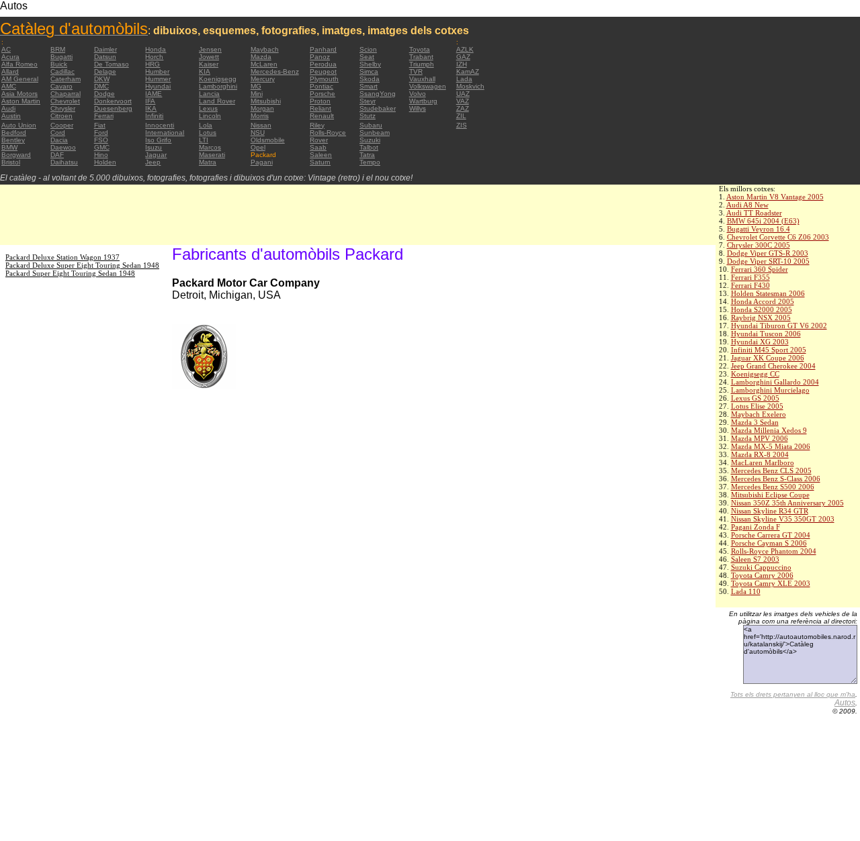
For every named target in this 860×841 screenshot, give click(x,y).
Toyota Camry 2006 (762, 575)
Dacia (59, 140)
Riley (317, 125)
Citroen (61, 115)
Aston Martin (20, 101)
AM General (19, 79)
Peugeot (323, 71)
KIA (204, 71)
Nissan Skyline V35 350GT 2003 (782, 519)
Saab (318, 147)
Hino (101, 154)
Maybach (265, 49)
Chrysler (62, 108)
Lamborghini (218, 86)
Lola (205, 125)
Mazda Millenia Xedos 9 (769, 430)
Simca (368, 71)
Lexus (208, 108)
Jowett (209, 56)
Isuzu (153, 147)
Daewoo (63, 147)
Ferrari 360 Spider (759, 269)
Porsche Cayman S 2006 (769, 543)
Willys (417, 108)
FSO (101, 140)
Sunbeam (374, 132)
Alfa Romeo (19, 64)
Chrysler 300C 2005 (758, 245)
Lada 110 (746, 591)
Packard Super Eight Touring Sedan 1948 (70, 273)
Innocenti (159, 125)
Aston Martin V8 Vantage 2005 (775, 197)
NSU (258, 132)
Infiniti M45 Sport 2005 (768, 350)
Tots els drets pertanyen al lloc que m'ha (792, 694)
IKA (151, 108)
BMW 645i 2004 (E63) (763, 221)
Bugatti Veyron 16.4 (758, 229)
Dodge (104, 93)
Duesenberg (113, 108)
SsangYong (377, 93)
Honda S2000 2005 (761, 309)
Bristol (10, 162)
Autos (844, 702)
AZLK (465, 49)
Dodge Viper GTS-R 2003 (767, 253)
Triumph (421, 64)
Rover (319, 140)
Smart (368, 86)
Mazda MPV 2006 (759, 438)
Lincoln (210, 115)
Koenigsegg (217, 79)
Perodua (323, 64)
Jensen (210, 49)
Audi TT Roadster (754, 213)
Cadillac (62, 71)
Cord (57, 132)
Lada (464, 79)
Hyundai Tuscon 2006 (766, 334)
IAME (153, 93)
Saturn (320, 162)
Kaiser (208, 64)
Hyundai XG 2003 (760, 342)
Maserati (212, 154)
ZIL (461, 115)
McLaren (264, 64)
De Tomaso (111, 64)
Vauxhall (422, 79)
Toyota (419, 49)
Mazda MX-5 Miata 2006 (770, 446)
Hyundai (158, 86)
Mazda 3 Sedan (755, 422)
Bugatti (61, 56)
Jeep (153, 162)
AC (6, 49)
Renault (322, 115)
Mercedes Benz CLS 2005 (771, 470)
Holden (105, 162)
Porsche (322, 93)
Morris (260, 115)
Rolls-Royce (328, 132)
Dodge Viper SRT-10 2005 (768, 261)
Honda (155, 49)
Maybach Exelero (758, 414)
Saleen (321, 154)
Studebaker (377, 108)
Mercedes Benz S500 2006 (772, 487)
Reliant (320, 108)
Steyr (367, 101)
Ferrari (104, 115)
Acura (10, 56)
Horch (154, 56)
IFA (150, 101)
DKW (102, 79)
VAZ (462, 101)
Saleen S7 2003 (755, 559)
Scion (368, 49)
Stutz (367, 115)
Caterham (65, 79)
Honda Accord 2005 (762, 301)
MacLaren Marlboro (762, 462)
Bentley (13, 140)
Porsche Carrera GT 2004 (770, 535)
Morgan (262, 108)
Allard (10, 71)
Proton (320, 101)
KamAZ (467, 71)
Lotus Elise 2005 (757, 406)
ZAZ (462, 108)
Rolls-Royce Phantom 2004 (773, 551)
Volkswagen (427, 86)
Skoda (369, 79)
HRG (152, 64)
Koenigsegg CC (755, 374)
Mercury (263, 79)
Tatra (367, 154)
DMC (101, 86)
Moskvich (470, 86)
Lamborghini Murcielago (770, 390)
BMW (9, 147)
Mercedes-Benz (275, 71)
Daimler (105, 49)
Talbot (368, 147)
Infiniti (154, 115)
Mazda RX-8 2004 (760, 454)
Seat (366, 56)
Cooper (61, 125)
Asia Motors (19, 93)
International (164, 132)
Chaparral (65, 93)
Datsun (105, 56)
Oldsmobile (268, 140)
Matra (207, 162)
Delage (105, 71)
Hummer (158, 79)
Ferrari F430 (750, 285)
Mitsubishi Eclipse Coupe (770, 495)
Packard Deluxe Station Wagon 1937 (62, 257)
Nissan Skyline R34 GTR (769, 511)
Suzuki (369, 140)
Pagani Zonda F (755, 527)
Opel (258, 147)
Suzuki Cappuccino (761, 567)
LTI (203, 140)
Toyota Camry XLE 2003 (770, 583)
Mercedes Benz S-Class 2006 (775, 479)
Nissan (261, 125)
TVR (416, 71)
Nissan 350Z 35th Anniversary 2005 (787, 503)
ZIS (461, 125)
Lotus (207, 132)
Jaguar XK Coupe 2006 (767, 358)
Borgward (16, 154)
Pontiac (321, 86)
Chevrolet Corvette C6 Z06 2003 (778, 237)
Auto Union (18, 125)
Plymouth (324, 79)
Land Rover (217, 101)
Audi (8, 108)
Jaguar (156, 154)
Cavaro (61, 86)
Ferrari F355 (750, 277)
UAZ (463, 93)
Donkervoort (113, 101)
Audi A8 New (747, 205)
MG (256, 86)
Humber (157, 71)
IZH (461, 64)
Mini (257, 93)
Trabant (421, 56)
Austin (11, 115)
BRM (57, 49)
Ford (101, 132)
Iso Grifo (158, 140)
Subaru (370, 125)
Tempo (369, 162)
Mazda (261, 56)
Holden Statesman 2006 (768, 293)
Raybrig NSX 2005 (761, 317)
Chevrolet (65, 101)
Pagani (262, 162)
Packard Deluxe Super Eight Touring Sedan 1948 (82, 265)
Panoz (320, 56)
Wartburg (423, 101)
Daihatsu (64, 162)
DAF (57, 154)
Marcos (210, 147)
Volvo (417, 93)
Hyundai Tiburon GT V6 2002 (779, 325)
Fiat (99, 125)
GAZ (463, 56)
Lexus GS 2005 (755, 398)
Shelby (370, 64)
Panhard (323, 49)
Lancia (209, 93)
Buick (58, 64)
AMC (8, 86)
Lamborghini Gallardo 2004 (775, 382)
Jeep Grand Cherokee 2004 (773, 366)
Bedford (13, 132)
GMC (102, 147)
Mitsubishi (266, 101)
